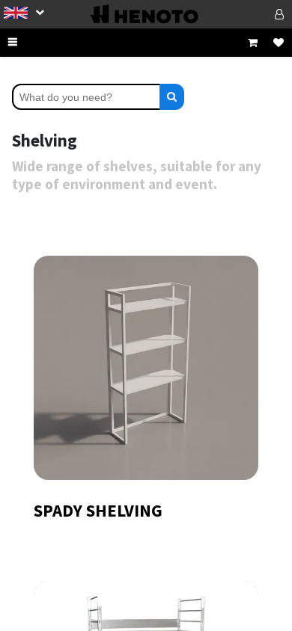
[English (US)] (24, 12)
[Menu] (30, 42)
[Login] (260, 14)
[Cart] (253, 42)
